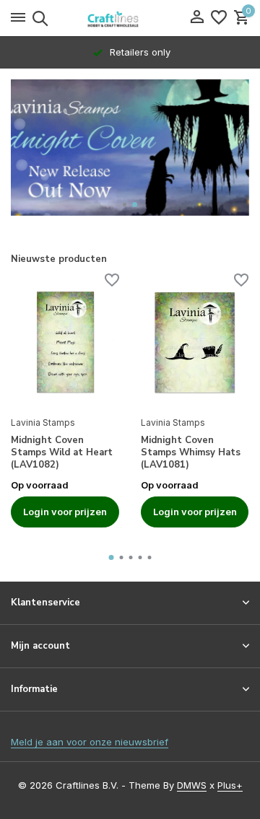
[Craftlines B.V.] (130, 18)
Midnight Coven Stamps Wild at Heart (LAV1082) (62, 452)
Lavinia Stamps (43, 422)
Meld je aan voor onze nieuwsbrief (89, 742)
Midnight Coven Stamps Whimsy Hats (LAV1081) (190, 452)
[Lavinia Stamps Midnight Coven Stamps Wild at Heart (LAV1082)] (65, 342)
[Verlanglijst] (219, 18)
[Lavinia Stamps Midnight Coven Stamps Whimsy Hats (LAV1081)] (195, 342)
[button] (125, 204)
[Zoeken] (37, 18)
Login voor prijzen (65, 511)
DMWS (192, 785)
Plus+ (230, 785)
